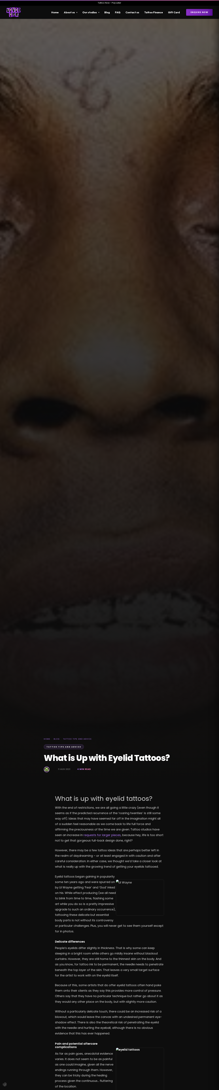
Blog (107, 12)
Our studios (89, 12)
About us (69, 12)
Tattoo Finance (153, 12)
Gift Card (174, 12)
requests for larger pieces (102, 835)
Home (55, 12)
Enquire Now (199, 12)
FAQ (117, 12)
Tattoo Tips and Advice (77, 739)
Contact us (132, 12)
